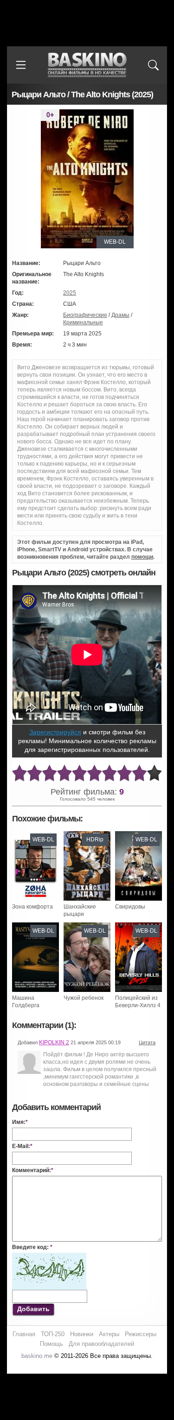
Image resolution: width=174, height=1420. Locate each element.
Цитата (147, 1042)
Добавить (33, 1309)
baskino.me (36, 1355)
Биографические (85, 315)
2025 (69, 293)
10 (154, 773)
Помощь (51, 1343)
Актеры (109, 1334)
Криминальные (83, 322)
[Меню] (21, 65)
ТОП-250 (52, 1334)
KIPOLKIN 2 (54, 1042)
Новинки (81, 1334)
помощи (142, 557)
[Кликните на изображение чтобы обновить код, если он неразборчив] (49, 1256)
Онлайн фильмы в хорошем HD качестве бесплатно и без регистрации (87, 65)
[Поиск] (153, 65)
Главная (24, 1334)
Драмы (120, 315)
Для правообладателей (101, 1343)
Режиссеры (140, 1334)
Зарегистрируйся (55, 732)
